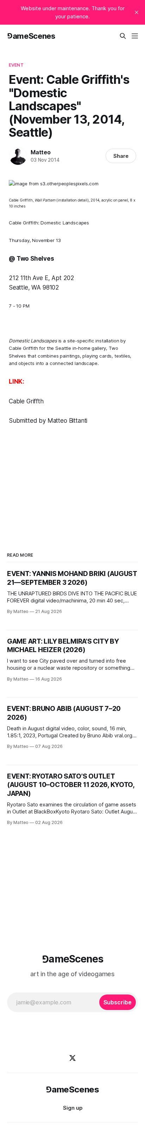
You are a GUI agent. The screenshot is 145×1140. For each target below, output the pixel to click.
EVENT (16, 65)
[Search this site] (122, 36)
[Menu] (134, 36)
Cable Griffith (23, 348)
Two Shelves (35, 258)
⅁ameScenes (31, 36)
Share (120, 156)
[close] (136, 12)
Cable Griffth (26, 401)
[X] (72, 1057)
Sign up (72, 1107)
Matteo (41, 152)
